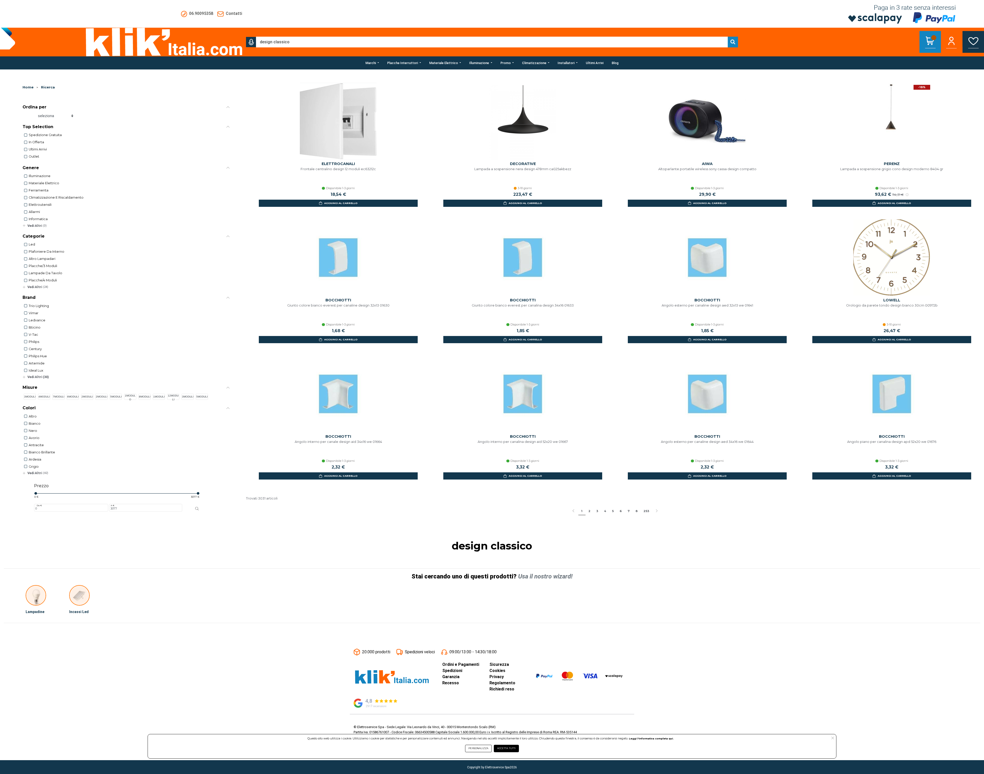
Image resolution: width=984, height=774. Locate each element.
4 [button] (605, 511)
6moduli (73, 396)
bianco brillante (42, 452)
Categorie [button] (34, 236)
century (35, 349)
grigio (34, 467)
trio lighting (39, 306)
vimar (33, 313)
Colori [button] (29, 407)
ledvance (37, 320)
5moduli (116, 396)
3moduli (30, 396)
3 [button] (597, 511)
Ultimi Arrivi (38, 149)
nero (33, 431)
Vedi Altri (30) (38, 377)
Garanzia (450, 676)
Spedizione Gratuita (45, 135)
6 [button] (621, 511)
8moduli (144, 396)
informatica (38, 219)
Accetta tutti (506, 748)
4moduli (44, 396)
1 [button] (581, 511)
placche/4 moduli (43, 280)
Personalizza (478, 748)
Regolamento (502, 682)
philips (34, 342)
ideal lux (36, 370)
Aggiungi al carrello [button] (340, 203)
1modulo (130, 397)
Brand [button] (29, 297)
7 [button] (629, 511)
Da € (39, 505)
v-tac (33, 335)
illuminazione (39, 176)
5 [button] (613, 511)
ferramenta (38, 190)
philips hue (38, 356)
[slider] (35, 493)
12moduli (173, 397)
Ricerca (48, 87)
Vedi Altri (37, 226)
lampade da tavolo (45, 273)
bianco (34, 423)
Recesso (450, 682)
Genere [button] (31, 167)
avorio (34, 438)
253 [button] (646, 511)
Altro (33, 416)
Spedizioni (452, 670)
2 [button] (589, 511)
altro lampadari (42, 259)
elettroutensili (40, 205)
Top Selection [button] (38, 126)
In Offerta (36, 142)
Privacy (496, 676)
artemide (37, 363)
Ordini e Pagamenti (460, 664)
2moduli (87, 396)
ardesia (35, 459)
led (32, 244)
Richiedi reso (501, 689)
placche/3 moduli (43, 266)
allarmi (34, 212)
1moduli (159, 396)
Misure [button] (30, 387)
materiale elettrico (44, 183)
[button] (251, 42)
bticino (34, 327)
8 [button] (637, 511)
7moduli (58, 396)
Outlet (34, 156)
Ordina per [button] (34, 107)
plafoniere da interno (46, 251)
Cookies (497, 670)
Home (28, 87)
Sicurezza (499, 664)
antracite (36, 445)
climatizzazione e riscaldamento (56, 197)
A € (112, 505)
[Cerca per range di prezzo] (197, 509)
